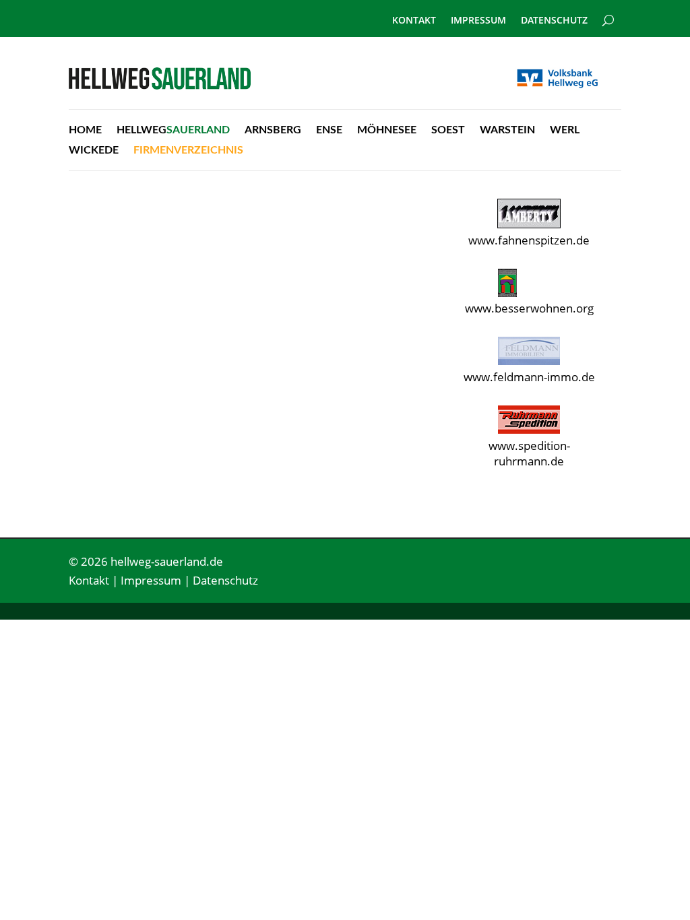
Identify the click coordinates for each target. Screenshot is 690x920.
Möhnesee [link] (386, 130)
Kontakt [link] (414, 20)
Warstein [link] (507, 130)
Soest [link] (448, 130)
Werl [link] (564, 130)
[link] (160, 85)
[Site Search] (608, 15)
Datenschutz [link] (554, 20)
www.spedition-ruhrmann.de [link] (529, 453)
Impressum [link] (478, 20)
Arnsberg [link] (273, 130)
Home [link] (85, 130)
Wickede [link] (94, 150)
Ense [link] (329, 130)
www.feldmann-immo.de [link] (529, 377)
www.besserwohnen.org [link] (529, 308)
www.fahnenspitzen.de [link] (529, 240)
